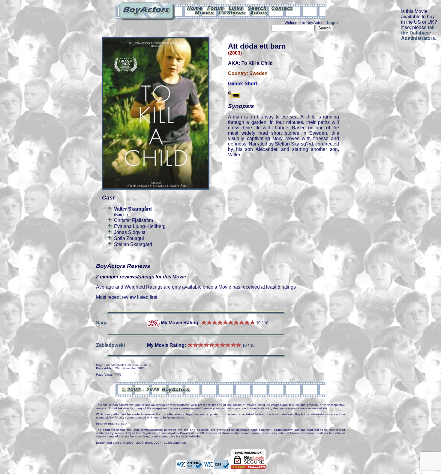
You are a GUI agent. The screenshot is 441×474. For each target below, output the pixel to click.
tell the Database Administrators (418, 33)
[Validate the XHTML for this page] (189, 466)
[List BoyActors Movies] (205, 12)
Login (332, 22)
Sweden (258, 73)
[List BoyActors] (259, 12)
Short (250, 83)
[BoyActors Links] (236, 8)
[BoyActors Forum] (215, 8)
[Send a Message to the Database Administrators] (282, 8)
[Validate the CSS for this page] (216, 466)
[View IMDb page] (234, 95)
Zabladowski (110, 345)
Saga (102, 322)
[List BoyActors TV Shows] (232, 12)
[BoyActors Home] (195, 8)
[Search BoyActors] (257, 8)
